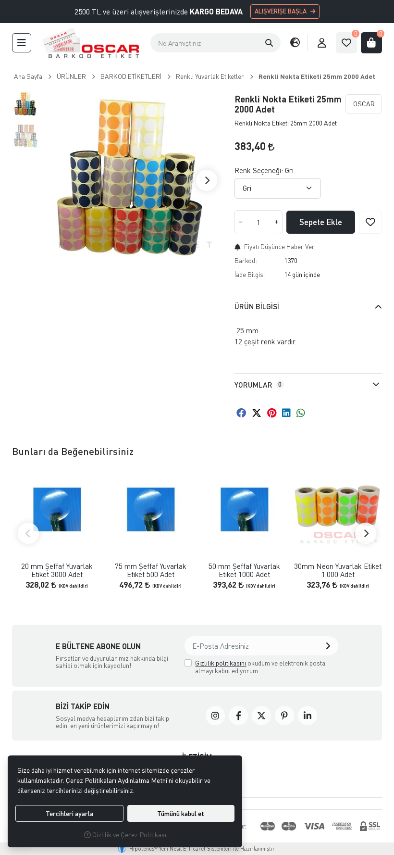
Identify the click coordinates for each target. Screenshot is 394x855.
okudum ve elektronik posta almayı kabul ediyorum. (260, 666)
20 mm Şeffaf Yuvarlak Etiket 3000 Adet (57, 570)
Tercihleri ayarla (69, 813)
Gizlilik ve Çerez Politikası (128, 834)
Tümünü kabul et (180, 813)
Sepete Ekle (320, 222)
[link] (215, 715)
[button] (21, 42)
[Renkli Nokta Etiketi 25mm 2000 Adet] (133, 180)
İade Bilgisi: (250, 274)
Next (206, 180)
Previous (28, 533)
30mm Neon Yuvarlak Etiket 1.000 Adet (338, 570)
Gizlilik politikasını (220, 663)
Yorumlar (258, 384)
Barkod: (245, 260)
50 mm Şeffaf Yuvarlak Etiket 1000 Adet (244, 570)
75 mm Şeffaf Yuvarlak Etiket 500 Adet (150, 570)
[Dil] (295, 43)
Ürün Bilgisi (256, 306)
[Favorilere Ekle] (370, 222)
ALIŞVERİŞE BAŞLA (281, 11)
